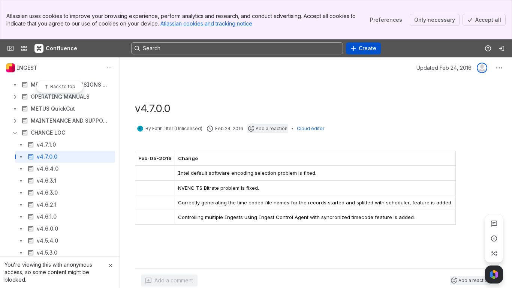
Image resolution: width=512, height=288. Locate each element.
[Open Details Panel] (494, 238)
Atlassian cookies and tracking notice (206, 23)
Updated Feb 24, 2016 (444, 67)
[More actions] (109, 67)
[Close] (110, 265)
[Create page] (494, 254)
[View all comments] (494, 224)
